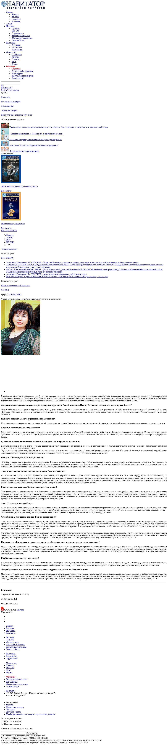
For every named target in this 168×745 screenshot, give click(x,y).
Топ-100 (15, 31)
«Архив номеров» (9, 249)
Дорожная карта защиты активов (24, 151)
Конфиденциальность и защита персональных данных (30, 714)
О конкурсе (11, 52)
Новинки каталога (12, 724)
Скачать (20, 610)
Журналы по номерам (10, 101)
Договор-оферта (13, 712)
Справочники (18, 33)
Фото (14, 61)
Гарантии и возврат (15, 707)
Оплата (9, 705)
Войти (4, 90)
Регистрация (13, 90)
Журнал (9, 12)
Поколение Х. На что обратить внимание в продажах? (33, 145)
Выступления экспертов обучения (16, 115)
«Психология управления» (13, 224)
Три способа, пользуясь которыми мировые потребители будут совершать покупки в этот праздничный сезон (58, 127)
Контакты (16, 21)
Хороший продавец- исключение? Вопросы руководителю (35, 139)
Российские (17, 47)
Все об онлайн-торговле (22, 71)
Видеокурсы (17, 73)
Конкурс (15, 57)
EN (2, 85)
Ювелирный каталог (21, 35)
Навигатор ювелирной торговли (15, 285)
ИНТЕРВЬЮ (7, 258)
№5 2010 (5, 290)
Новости (15, 59)
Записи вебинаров (9, 110)
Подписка (16, 19)
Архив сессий (18, 78)
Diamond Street (18, 40)
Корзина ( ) (6, 88)
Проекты (10, 26)
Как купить (6, 191)
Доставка (10, 709)
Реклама (15, 17)
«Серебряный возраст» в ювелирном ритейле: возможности (36, 134)
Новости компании (12, 721)
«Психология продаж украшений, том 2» (19, 186)
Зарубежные (17, 50)
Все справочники (9, 230)
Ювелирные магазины (22, 38)
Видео (14, 64)
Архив (9, 24)
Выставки (10, 43)
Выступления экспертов (22, 76)
